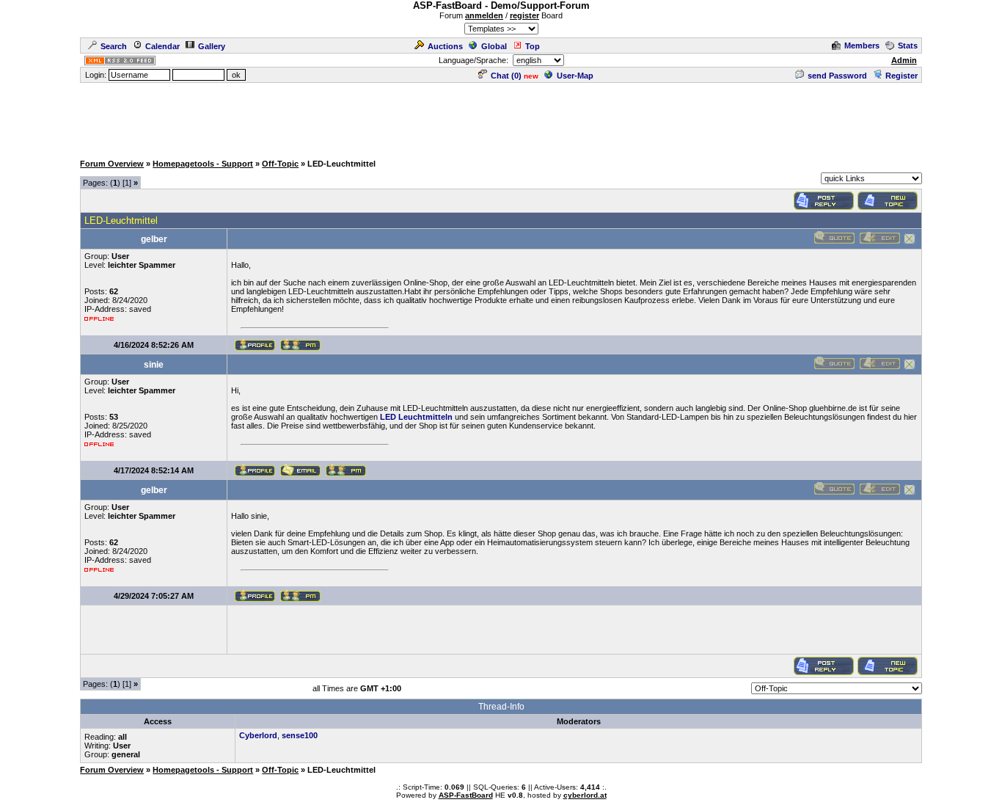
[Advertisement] (501, 117)
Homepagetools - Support (203, 163)
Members (862, 45)
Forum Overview (112, 163)
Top (532, 46)
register (524, 15)
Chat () (506, 75)
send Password (837, 75)
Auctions (445, 46)
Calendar (162, 46)
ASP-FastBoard (466, 795)
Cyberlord (258, 735)
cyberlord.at (585, 795)
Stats (908, 45)
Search (113, 46)
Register (901, 75)
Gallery (211, 46)
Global (494, 46)
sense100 (300, 735)
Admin (904, 60)
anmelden (484, 15)
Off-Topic (280, 163)
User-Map (575, 75)
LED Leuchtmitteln (416, 416)
